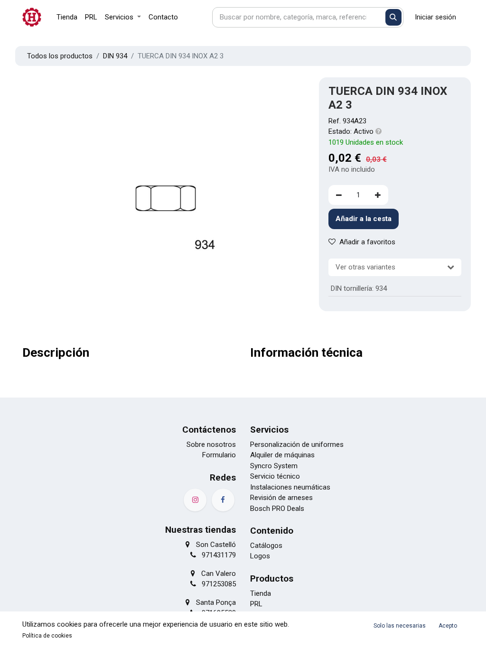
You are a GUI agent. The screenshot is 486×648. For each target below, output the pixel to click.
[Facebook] (223, 500)
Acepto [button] (448, 625)
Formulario (219, 455)
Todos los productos (60, 56)
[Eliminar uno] (338, 195)
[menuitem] (67, 17)
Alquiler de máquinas (282, 455)
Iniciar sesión (435, 17)
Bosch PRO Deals (277, 508)
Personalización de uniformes (297, 444)
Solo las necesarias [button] (400, 625)
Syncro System (274, 466)
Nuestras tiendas (200, 529)
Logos (260, 556)
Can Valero (218, 573)
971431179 (219, 555)
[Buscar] (393, 17)
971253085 (219, 584)
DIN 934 (115, 56)
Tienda (260, 593)
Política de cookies (47, 635)
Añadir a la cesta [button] (364, 218)
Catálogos (266, 545)
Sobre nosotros (211, 444)
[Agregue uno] (377, 195)
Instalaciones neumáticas (290, 487)
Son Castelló (216, 544)
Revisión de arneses (281, 497)
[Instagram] (195, 500)
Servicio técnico (275, 476)
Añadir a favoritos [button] (367, 242)
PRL (256, 604)
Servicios (269, 429)
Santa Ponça (216, 602)
